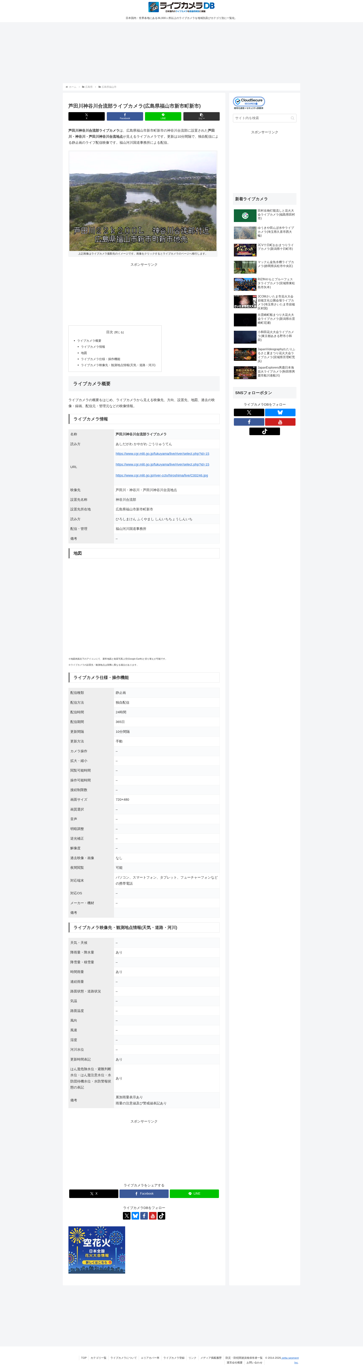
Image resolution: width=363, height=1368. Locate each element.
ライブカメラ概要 (89, 340)
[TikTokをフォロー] (161, 1216)
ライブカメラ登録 (174, 1357)
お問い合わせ (254, 1362)
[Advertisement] (176, 52)
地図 (84, 353)
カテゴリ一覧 (98, 1357)
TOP (84, 1357)
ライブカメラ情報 (93, 346)
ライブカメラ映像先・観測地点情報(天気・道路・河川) (118, 365)
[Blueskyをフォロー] (135, 1216)
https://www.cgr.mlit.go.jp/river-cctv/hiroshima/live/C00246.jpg (162, 475)
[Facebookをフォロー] (144, 1216)
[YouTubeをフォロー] (153, 1216)
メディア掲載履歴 (211, 1357)
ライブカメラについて (123, 1357)
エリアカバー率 (150, 1357)
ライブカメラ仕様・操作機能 (100, 359)
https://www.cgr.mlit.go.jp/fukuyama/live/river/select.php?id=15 (162, 454)
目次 (109, 332)
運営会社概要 (235, 1362)
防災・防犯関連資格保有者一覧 (244, 1357)
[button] (201, 116)
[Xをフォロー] (126, 1216)
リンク (192, 1357)
